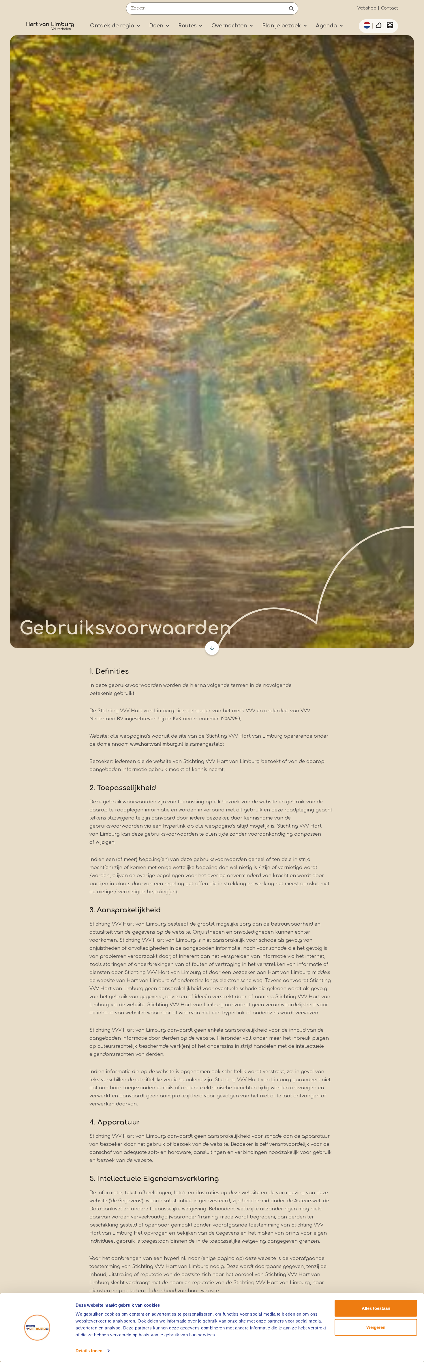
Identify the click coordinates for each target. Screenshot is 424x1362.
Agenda (326, 26)
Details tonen (89, 1350)
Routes (187, 26)
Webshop (366, 8)
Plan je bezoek (281, 26)
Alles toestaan (376, 1308)
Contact (389, 8)
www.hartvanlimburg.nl (156, 744)
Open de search (291, 8)
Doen (156, 26)
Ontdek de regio (112, 26)
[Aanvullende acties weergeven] (366, 25)
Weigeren (375, 1327)
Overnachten (229, 26)
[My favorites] (378, 26)
